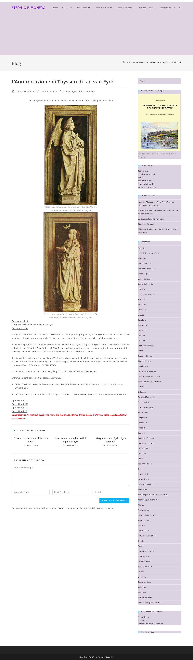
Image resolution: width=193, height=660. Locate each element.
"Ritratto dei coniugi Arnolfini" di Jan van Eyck (70, 440)
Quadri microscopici (146, 174)
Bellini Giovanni (144, 279)
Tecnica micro (143, 171)
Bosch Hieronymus (146, 294)
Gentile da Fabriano (146, 438)
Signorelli (142, 577)
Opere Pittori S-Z (19, 411)
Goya (140, 469)
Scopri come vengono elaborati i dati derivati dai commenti (86, 508)
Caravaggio (142, 325)
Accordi (141, 248)
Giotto (140, 458)
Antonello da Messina (147, 268)
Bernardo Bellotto (145, 284)
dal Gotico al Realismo (147, 371)
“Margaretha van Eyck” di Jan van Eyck (110, 440)
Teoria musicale (144, 582)
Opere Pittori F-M (20, 404)
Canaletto (142, 320)
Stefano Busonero (25, 91)
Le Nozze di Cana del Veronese (151, 219)
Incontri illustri (144, 479)
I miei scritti (143, 474)
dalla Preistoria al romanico (149, 381)
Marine (141, 177)
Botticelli (141, 299)
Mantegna (142, 489)
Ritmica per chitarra (146, 551)
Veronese (142, 592)
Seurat (141, 571)
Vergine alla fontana (84, 351)
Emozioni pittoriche (146, 184)
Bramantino (143, 304)
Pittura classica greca (146, 535)
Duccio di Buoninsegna (147, 397)
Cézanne (141, 340)
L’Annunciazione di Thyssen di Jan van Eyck (163, 62)
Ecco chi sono (143, 617)
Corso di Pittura (144, 361)
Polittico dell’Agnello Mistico (57, 351)
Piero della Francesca (147, 515)
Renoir (141, 546)
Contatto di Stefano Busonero (150, 623)
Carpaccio (142, 330)
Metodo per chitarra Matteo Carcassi (153, 494)
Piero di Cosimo (144, 520)
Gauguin (141, 433)
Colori (140, 350)
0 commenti (89, 91)
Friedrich (141, 427)
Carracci (141, 335)
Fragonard (142, 417)
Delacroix (142, 392)
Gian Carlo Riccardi (146, 224)
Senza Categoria (144, 561)
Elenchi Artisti (143, 402)
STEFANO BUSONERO (28, 7)
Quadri (141, 541)
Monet (141, 505)
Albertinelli (142, 258)
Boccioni (141, 289)
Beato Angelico (144, 273)
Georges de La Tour (146, 443)
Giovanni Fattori (145, 463)
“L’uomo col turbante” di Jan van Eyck (31, 440)
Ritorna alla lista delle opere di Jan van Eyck (32, 324)
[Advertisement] (96, 34)
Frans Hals (142, 422)
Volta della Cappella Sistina (149, 602)
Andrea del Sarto (145, 263)
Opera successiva (20, 328)
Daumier (141, 386)
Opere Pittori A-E (20, 400)
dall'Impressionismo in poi (149, 376)
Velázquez (142, 587)
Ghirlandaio (143, 448)
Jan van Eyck (70, 91)
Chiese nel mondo (145, 345)
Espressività (143, 412)
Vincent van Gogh (145, 597)
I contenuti (142, 620)
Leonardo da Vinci (145, 484)
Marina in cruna (144, 180)
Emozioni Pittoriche (146, 407)
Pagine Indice (143, 510)
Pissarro (141, 525)
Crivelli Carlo (143, 366)
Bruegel (141, 315)
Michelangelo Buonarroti (148, 499)
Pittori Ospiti (143, 530)
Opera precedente (20, 321)
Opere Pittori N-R (20, 407)
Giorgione (142, 453)
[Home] (124, 62)
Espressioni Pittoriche (147, 187)
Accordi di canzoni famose (149, 253)
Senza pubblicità (145, 566)
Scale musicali (143, 556)
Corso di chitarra (145, 356)
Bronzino (142, 309)
